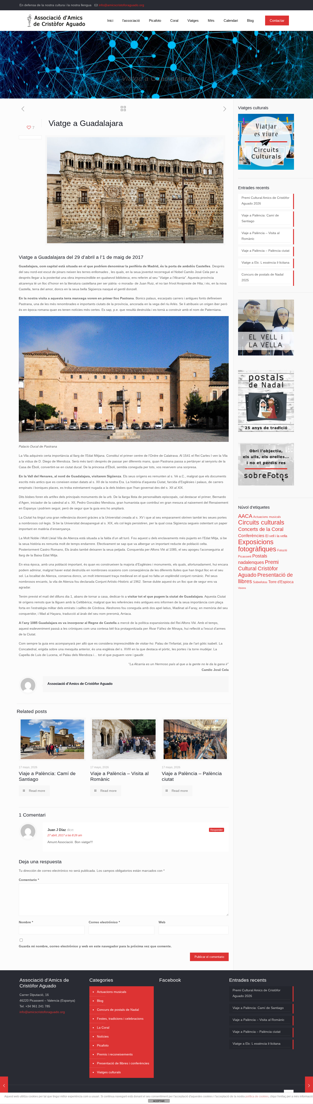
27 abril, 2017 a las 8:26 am (64, 835)
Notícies (103, 1036)
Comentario (29, 880)
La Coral (103, 1027)
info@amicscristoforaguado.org (121, 5)
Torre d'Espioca (281, 582)
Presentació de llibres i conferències (123, 1063)
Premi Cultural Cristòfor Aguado (258, 568)
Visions (242, 588)
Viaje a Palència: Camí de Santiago (260, 218)
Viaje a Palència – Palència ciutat (265, 250)
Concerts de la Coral (260, 529)
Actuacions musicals (267, 517)
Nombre (26, 922)
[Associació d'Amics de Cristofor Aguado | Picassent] (55, 20)
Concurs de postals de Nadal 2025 (262, 277)
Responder (216, 829)
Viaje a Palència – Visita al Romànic (261, 235)
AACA (245, 516)
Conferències (251, 535)
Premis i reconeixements (115, 1054)
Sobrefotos (260, 582)
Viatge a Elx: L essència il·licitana (265, 262)
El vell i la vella (276, 536)
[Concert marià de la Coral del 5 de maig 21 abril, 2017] (4, 1086)
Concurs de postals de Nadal (118, 1009)
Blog (100, 1001)
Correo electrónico (104, 922)
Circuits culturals (261, 522)
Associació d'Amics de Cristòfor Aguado (80, 684)
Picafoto (103, 1045)
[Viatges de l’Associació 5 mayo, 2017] (309, 1086)
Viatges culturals (109, 1072)
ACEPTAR (159, 1101)
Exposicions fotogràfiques (257, 545)
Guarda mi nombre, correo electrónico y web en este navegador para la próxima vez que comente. (95, 946)
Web (162, 922)
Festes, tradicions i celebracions (120, 1018)
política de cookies (257, 1096)
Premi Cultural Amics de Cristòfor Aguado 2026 (265, 200)
